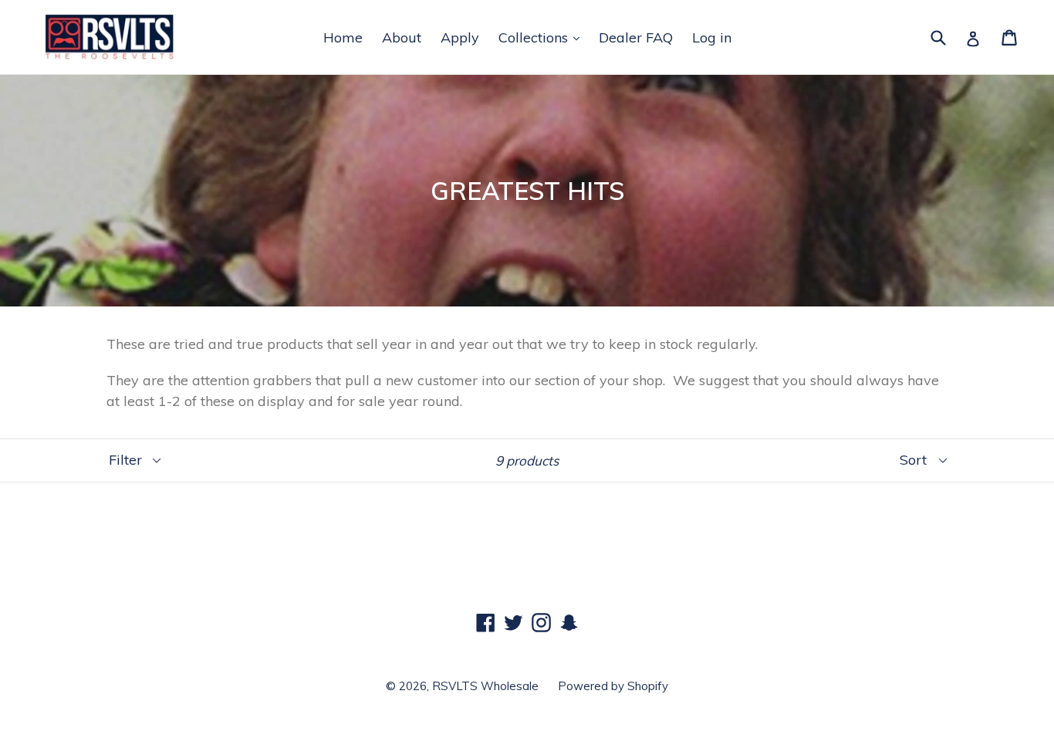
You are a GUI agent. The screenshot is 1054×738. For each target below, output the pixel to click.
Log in (711, 37)
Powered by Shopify (613, 686)
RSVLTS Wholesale (485, 686)
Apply (460, 37)
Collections (535, 37)
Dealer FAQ (636, 37)
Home (343, 37)
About (401, 37)
